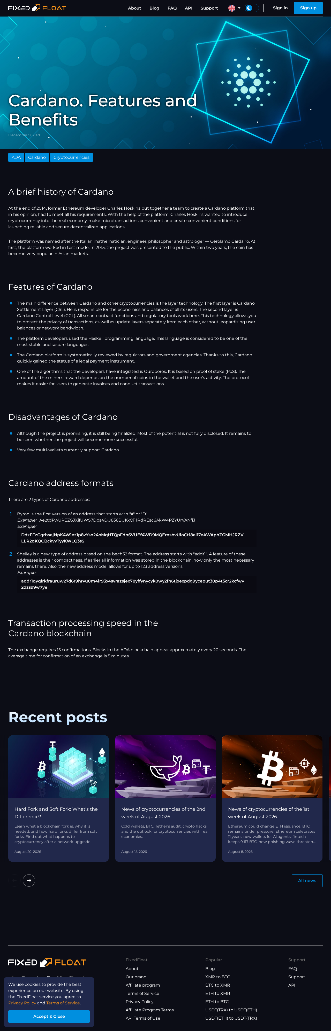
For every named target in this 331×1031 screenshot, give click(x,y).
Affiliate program (143, 985)
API (188, 8)
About (134, 8)
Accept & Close (49, 1016)
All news (307, 880)
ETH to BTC (217, 1001)
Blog (154, 8)
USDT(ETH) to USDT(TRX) (231, 1018)
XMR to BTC (217, 976)
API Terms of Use (143, 1018)
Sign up (308, 7)
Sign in (280, 7)
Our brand (136, 976)
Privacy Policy (140, 1001)
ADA (16, 157)
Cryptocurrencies (71, 157)
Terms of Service (142, 993)
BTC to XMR (217, 985)
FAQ (172, 8)
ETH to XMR (217, 993)
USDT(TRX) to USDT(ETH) (231, 1010)
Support (209, 8)
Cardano (37, 157)
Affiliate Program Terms (150, 1010)
